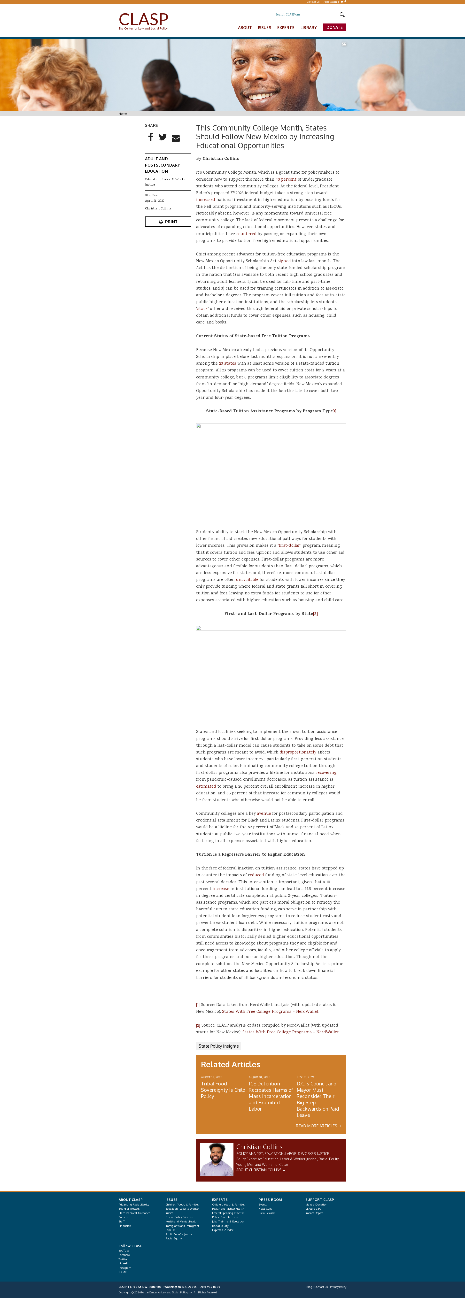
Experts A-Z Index (223, 1230)
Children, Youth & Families (228, 1204)
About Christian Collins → (261, 1170)
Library (309, 27)
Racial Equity (329, 1159)
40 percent (286, 180)
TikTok (122, 1272)
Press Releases (267, 1213)
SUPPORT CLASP (319, 1200)
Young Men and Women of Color (262, 1164)
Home (123, 113)
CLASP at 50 (313, 1208)
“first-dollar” (289, 546)
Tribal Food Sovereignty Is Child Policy (223, 1089)
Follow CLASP (130, 1246)
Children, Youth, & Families (182, 1204)
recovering (326, 773)
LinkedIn (124, 1263)
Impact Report (314, 1213)
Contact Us (313, 2)
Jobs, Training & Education (228, 1221)
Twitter (123, 1259)
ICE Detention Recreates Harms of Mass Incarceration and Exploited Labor (271, 1096)
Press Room (330, 2)
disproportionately (298, 752)
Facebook (124, 1255)
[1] (334, 411)
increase (221, 889)
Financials (125, 1226)
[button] (151, 141)
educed (257, 875)
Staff (122, 1221)
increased (205, 200)
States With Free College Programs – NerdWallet (270, 1012)
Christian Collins (259, 1147)
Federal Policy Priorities (179, 1217)
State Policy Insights (219, 1046)
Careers (123, 1217)
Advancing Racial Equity (134, 1204)
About (245, 27)
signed (284, 261)
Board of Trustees (129, 1208)
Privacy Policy (338, 1287)
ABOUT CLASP (131, 1200)
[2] (315, 614)
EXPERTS (220, 1200)
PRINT (171, 221)
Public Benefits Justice (178, 1234)
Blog (309, 1287)
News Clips (265, 1208)
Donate (334, 27)
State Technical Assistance (134, 1213)
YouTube (124, 1250)
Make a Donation (316, 1204)
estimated (206, 786)
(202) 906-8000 (210, 1287)
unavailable (247, 580)
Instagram (125, 1267)
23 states (227, 364)
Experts (285, 27)
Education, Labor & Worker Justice (289, 1159)
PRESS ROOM (270, 1200)
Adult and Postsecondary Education (162, 165)
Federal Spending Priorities (228, 1213)
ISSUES (171, 1200)
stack (202, 309)
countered (246, 234)
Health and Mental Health (181, 1221)
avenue (264, 814)
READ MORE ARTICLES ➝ (318, 1125)
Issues (264, 27)
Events (263, 1204)
